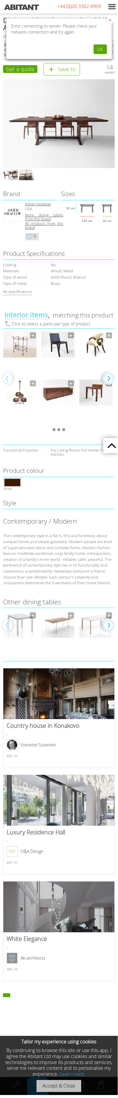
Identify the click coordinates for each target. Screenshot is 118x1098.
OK (100, 49)
